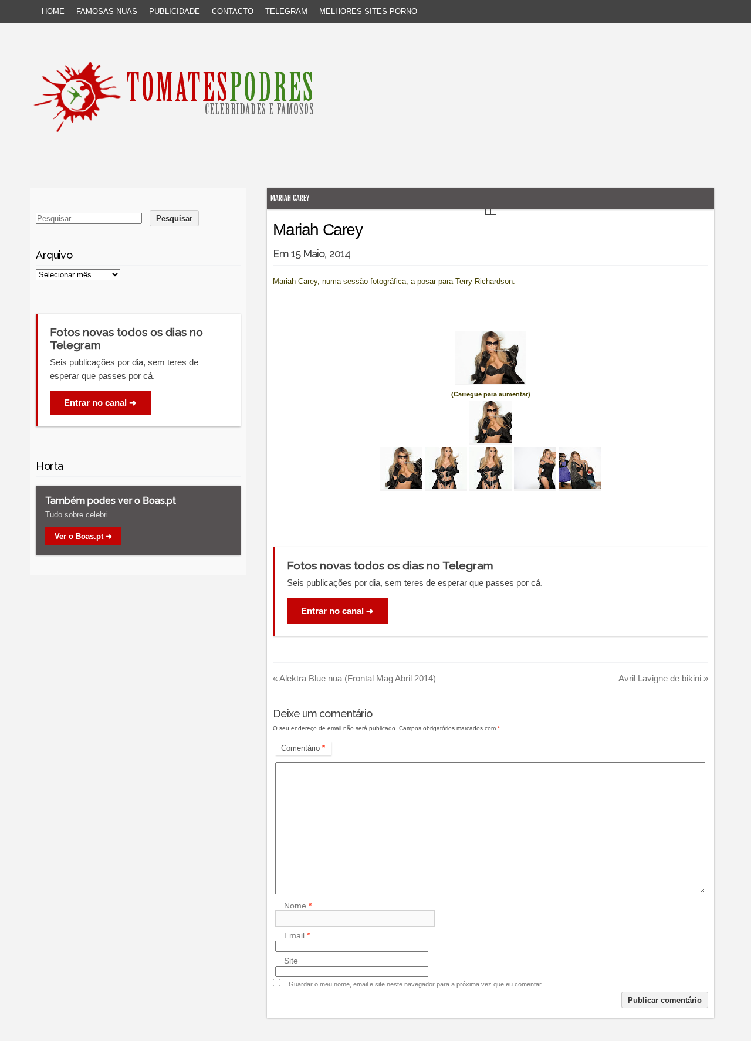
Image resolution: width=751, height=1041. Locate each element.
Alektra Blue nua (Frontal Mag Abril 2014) (354, 678)
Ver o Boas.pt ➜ (83, 536)
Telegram (286, 11)
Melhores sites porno (368, 11)
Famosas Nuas (106, 11)
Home (53, 11)
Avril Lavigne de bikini (663, 678)
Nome (298, 905)
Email (297, 936)
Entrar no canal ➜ (337, 611)
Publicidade (174, 11)
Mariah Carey (289, 198)
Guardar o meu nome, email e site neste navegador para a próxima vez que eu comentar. (416, 984)
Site (291, 961)
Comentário (303, 748)
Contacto (232, 11)
